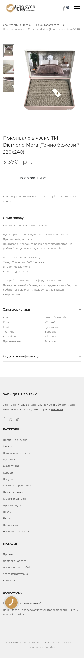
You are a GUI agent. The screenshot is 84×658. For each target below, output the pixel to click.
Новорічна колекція (16, 531)
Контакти (9, 580)
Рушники (9, 459)
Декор (7, 518)
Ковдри (8, 472)
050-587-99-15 (46, 404)
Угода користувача (15, 573)
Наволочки (10, 525)
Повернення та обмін (17, 567)
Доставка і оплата (14, 560)
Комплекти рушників (17, 485)
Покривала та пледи (49, 24)
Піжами (8, 511)
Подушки (9, 479)
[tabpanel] (49, 80)
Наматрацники (13, 492)
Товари (27, 24)
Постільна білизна (15, 439)
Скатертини (11, 465)
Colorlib (50, 647)
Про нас (8, 554)
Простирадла (12, 505)
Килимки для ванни (16, 498)
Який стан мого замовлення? (22, 603)
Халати (7, 446)
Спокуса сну (11, 24)
